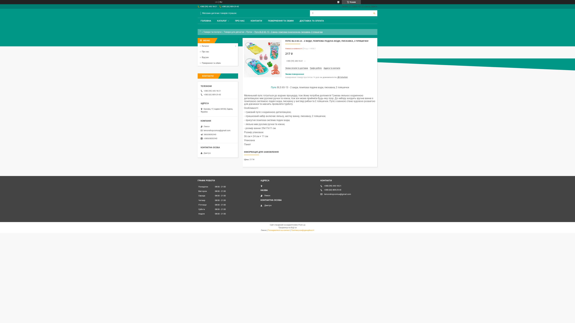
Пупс (273, 87)
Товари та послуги (212, 32)
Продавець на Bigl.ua (288, 228)
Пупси (249, 32)
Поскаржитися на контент (279, 230)
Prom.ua (301, 225)
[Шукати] (374, 13)
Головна (206, 21)
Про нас (240, 21)
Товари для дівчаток (234, 32)
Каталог (222, 21)
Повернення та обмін (281, 21)
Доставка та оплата (312, 21)
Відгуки (205, 57)
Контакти (256, 21)
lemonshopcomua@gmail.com (217, 130)
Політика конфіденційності (302, 230)
